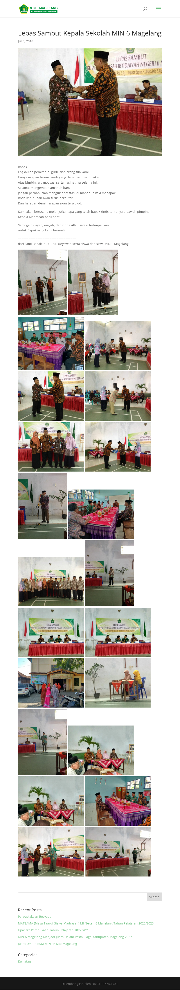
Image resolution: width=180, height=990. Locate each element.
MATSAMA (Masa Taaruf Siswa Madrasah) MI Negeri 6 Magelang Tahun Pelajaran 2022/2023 (86, 923)
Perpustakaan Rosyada (34, 916)
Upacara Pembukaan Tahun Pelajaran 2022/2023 (54, 930)
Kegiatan (24, 961)
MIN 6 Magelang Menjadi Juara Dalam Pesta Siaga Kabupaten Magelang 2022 (75, 937)
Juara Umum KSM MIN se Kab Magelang (47, 944)
